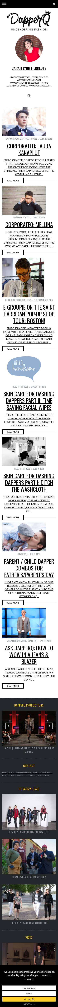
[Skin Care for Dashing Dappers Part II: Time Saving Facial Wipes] (24, 369)
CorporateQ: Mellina (29, 224)
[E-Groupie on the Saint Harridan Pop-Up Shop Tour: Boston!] (24, 277)
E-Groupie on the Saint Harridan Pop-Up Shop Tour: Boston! (29, 314)
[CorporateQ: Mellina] (24, 200)
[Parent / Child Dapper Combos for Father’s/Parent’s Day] (24, 537)
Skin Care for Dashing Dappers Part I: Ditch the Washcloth (29, 482)
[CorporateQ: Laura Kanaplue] (24, 121)
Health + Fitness (20, 386)
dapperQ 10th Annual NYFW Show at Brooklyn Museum (29, 750)
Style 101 (22, 554)
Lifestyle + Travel (28, 138)
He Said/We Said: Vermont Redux (29, 877)
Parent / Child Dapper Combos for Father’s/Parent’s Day (29, 568)
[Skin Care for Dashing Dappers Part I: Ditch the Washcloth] (24, 451)
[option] (29, 732)
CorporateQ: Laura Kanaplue (29, 149)
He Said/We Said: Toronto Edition (29, 923)
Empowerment (12, 138)
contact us (43, 775)
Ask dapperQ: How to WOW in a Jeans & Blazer (29, 654)
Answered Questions (17, 640)
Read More (12, 180)
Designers (10, 300)
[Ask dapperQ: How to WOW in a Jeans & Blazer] (24, 623)
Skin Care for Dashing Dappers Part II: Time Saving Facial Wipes (29, 400)
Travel (29, 300)
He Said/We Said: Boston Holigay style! (29, 832)
